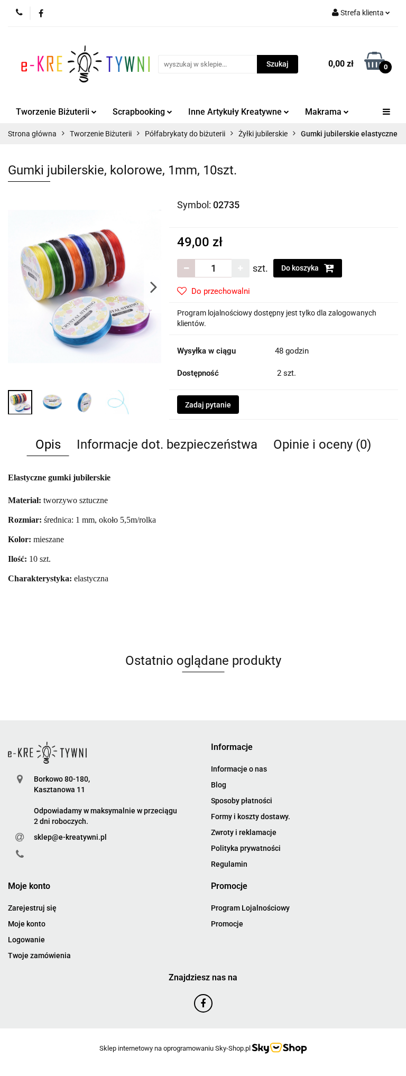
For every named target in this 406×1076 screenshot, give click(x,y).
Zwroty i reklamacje (243, 832)
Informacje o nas (239, 769)
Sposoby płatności (241, 800)
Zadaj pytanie (208, 405)
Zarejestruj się (32, 908)
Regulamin (229, 864)
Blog (218, 785)
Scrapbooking (140, 112)
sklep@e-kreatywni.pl (70, 837)
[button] (232, 748)
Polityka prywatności (246, 848)
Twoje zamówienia (39, 955)
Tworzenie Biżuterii (53, 112)
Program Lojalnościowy (250, 908)
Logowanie (26, 939)
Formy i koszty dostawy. (250, 816)
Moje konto (26, 924)
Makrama (324, 112)
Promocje (227, 924)
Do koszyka (300, 268)
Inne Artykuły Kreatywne (236, 112)
